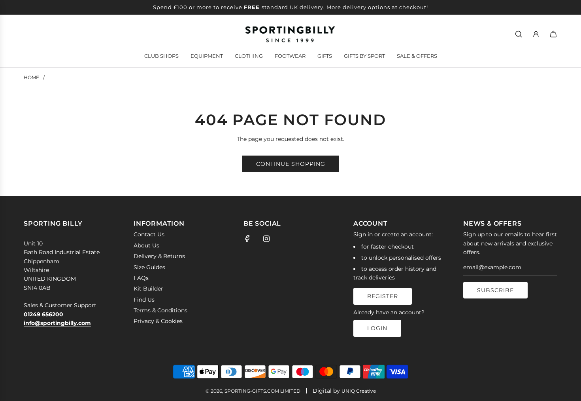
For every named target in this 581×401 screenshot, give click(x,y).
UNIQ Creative (358, 391)
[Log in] (536, 34)
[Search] (518, 34)
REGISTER (382, 296)
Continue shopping (290, 163)
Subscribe (495, 290)
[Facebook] (247, 238)
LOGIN (377, 328)
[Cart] (553, 34)
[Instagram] (266, 238)
